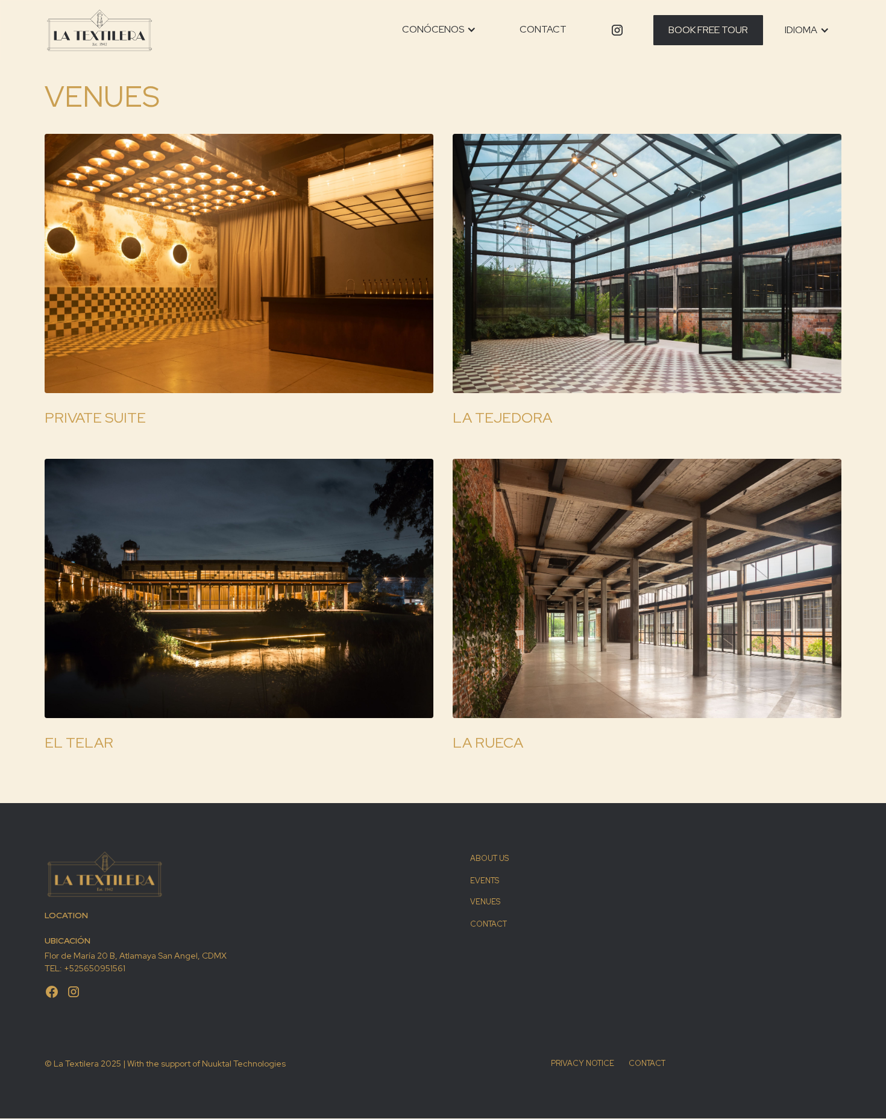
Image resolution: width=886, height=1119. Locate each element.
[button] (439, 29)
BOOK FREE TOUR (708, 30)
